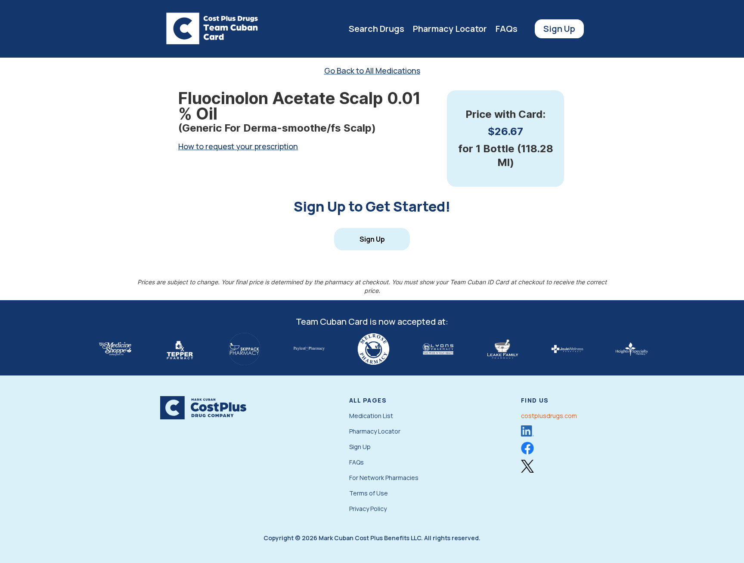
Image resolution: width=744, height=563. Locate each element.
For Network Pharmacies (383, 478)
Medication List (371, 416)
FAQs (507, 28)
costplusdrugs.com (549, 416)
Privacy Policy (368, 509)
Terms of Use (368, 493)
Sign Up (559, 28)
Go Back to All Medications (372, 70)
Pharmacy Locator (450, 28)
